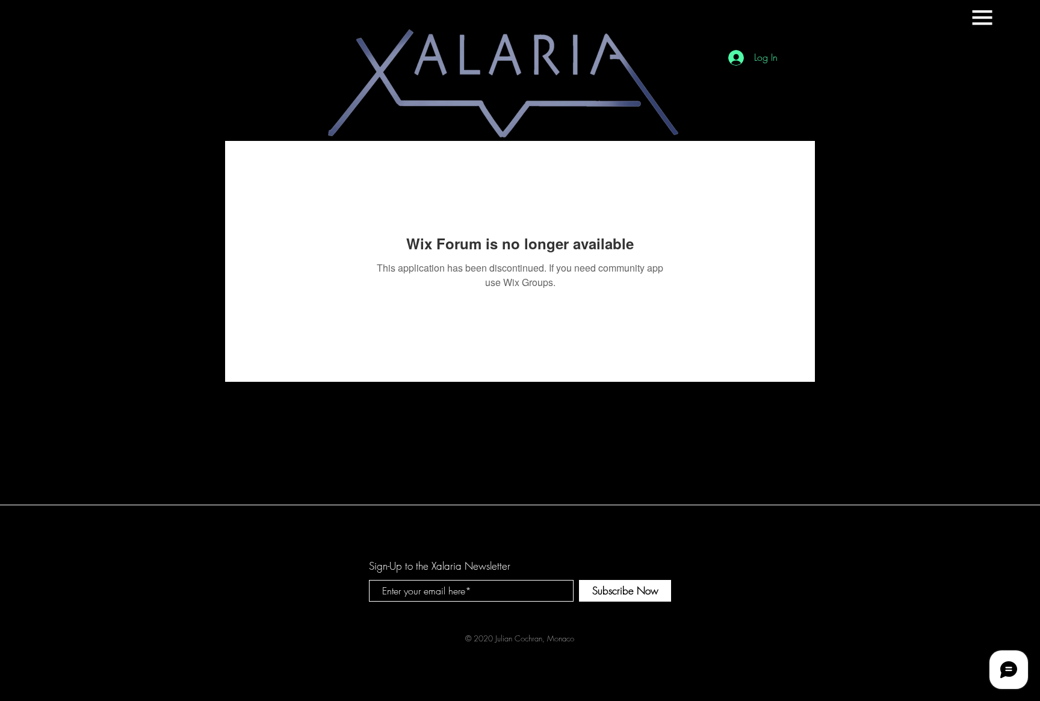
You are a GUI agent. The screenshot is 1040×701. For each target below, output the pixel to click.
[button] (982, 17)
